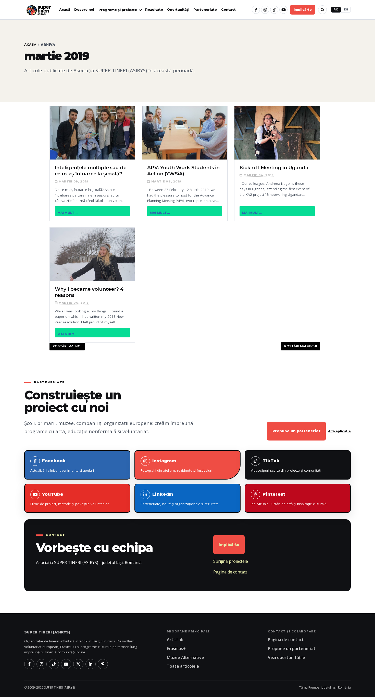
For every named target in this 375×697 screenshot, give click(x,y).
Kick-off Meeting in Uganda (274, 167)
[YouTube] (283, 10)
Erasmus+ (176, 648)
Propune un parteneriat (296, 431)
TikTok (286, 465)
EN (346, 9)
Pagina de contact (230, 572)
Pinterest (289, 499)
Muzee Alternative (185, 657)
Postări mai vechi (300, 346)
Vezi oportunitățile (286, 657)
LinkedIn (180, 499)
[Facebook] (256, 10)
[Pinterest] (103, 664)
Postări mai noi (67, 346)
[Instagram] (265, 10)
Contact (228, 9)
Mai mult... (67, 213)
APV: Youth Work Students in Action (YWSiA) (183, 171)
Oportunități (178, 9)
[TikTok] (274, 10)
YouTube (69, 499)
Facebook (62, 465)
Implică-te (303, 9)
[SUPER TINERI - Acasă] (38, 9)
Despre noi (84, 9)
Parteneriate (205, 9)
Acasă (64, 9)
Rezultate (154, 9)
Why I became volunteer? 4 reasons (89, 292)
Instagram (176, 465)
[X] (78, 664)
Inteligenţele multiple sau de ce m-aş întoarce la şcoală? (91, 171)
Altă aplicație (339, 431)
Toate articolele (183, 666)
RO (336, 9)
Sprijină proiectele (230, 561)
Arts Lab (175, 639)
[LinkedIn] (90, 664)
